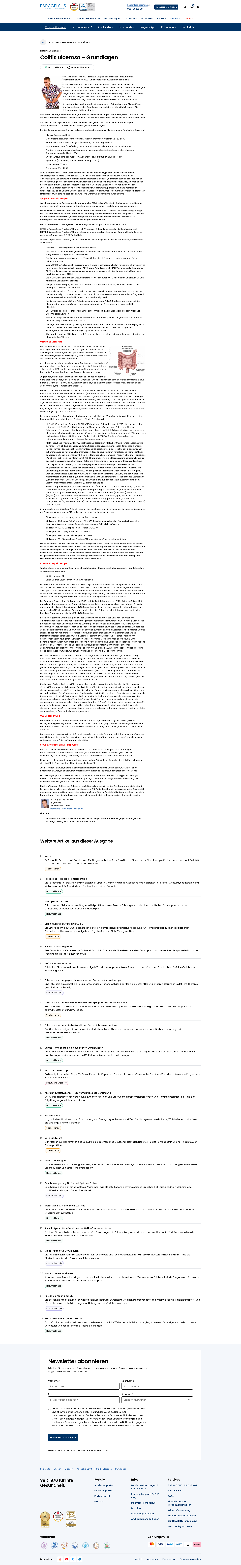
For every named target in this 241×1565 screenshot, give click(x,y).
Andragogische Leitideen (145, 1519)
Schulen (161, 18)
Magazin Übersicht (55, 27)
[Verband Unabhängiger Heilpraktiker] (54, 1545)
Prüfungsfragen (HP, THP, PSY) (145, 1495)
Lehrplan (136, 1508)
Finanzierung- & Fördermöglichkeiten (179, 1503)
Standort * (127, 1394)
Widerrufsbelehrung (179, 1510)
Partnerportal (102, 1496)
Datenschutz (169, 1559)
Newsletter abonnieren (63, 1437)
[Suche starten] (185, 7)
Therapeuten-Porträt (57, 901)
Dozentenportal (103, 1490)
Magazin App (147, 27)
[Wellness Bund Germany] (85, 1545)
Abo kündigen (105, 27)
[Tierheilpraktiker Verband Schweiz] (96, 1545)
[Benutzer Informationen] (198, 7)
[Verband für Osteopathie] (75, 1545)
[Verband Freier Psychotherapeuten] (44, 1545)
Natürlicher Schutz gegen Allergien (64, 1318)
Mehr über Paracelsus (143, 1502)
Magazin (69, 1469)
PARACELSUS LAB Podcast (182, 1485)
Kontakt (139, 1559)
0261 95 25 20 (135, 8)
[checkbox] (49, 1408)
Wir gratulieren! (53, 1138)
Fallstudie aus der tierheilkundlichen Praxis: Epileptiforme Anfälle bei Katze (86, 1002)
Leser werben (126, 27)
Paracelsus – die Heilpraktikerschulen (66, 878)
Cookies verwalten (190, 1559)
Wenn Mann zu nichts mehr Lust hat (65, 1205)
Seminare (131, 18)
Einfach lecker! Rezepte (58, 963)
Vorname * (54, 1380)
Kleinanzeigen (168, 27)
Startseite (45, 1469)
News (48, 856)
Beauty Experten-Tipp (57, 1070)
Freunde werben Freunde (182, 1515)
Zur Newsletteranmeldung (182, 1521)
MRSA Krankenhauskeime (59, 1273)
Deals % (189, 18)
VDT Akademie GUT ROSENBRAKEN (64, 923)
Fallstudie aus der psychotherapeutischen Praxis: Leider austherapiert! (84, 980)
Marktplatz (100, 1501)
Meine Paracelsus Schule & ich (62, 1250)
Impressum (153, 1559)
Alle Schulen (175, 1490)
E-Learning (147, 18)
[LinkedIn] (79, 1559)
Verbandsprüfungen (142, 1513)
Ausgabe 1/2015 (85, 1469)
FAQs (171, 1496)
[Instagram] (60, 1559)
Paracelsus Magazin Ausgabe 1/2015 (69, 42)
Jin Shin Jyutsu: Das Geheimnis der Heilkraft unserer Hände (78, 1228)
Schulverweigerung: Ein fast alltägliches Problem (72, 1183)
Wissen (57, 1469)
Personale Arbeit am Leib (59, 1295)
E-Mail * (52, 1394)
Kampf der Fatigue (55, 1160)
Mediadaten (189, 27)
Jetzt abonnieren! (82, 27)
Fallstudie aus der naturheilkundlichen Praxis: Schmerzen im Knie (81, 1025)
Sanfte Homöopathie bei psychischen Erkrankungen (74, 1047)
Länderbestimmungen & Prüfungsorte (144, 1487)
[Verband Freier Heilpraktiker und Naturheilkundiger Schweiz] (107, 1545)
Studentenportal (103, 1485)
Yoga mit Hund (53, 1115)
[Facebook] (73, 1559)
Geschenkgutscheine (180, 1526)
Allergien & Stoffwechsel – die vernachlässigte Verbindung (78, 1092)
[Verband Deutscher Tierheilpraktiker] (64, 1545)
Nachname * (129, 1380)
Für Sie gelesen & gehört (58, 946)
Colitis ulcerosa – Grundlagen (111, 1469)
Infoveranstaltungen (166, 7)
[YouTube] (66, 1559)
